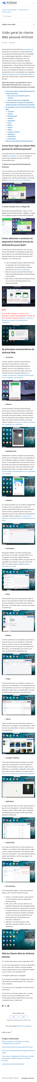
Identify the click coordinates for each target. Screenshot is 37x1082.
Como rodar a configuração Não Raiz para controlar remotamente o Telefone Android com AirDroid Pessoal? (18, 1058)
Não (23, 1016)
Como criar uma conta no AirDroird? (19, 180)
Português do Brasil (28, 1078)
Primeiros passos (6, 12)
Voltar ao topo (6, 1032)
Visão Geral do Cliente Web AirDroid (13, 1064)
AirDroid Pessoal (23, 9)
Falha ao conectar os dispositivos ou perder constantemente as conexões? (18, 320)
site (19, 269)
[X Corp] (5, 1006)
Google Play (26, 269)
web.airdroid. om (28, 49)
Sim (14, 1016)
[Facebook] (3, 1006)
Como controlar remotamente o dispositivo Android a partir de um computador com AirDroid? (18, 375)
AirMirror (30, 74)
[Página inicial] (9, 4)
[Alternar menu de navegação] (33, 3)
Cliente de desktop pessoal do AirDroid (14, 74)
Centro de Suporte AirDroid (9, 9)
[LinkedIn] (8, 1006)
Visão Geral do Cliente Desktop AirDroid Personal (17, 1047)
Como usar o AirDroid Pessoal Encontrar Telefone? (18, 773)
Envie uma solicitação (24, 1026)
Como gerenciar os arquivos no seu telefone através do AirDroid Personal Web (18, 518)
